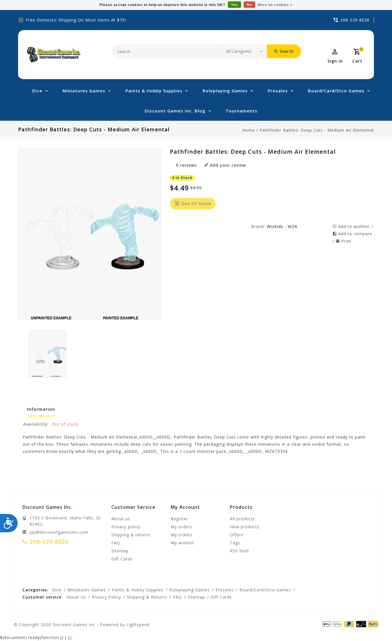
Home (248, 130)
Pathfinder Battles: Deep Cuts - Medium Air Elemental (316, 130)
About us (120, 518)
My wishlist (182, 542)
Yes (234, 5)
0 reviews (186, 165)
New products (244, 526)
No (249, 5)
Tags (235, 542)
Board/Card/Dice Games (336, 90)
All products (242, 518)
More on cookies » (275, 5)
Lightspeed (138, 624)
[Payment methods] (360, 624)
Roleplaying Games (225, 90)
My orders (181, 526)
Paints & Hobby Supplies (154, 90)
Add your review (228, 165)
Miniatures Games (84, 90)
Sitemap (120, 551)
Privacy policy (125, 526)
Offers (236, 534)
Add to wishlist (354, 226)
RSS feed (239, 551)
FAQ (115, 542)
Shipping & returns (131, 534)
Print (346, 241)
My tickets (182, 534)
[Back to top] (375, 624)
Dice (37, 90)
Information (41, 409)
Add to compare (355, 233)
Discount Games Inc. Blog (175, 111)
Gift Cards (122, 559)
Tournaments (241, 111)
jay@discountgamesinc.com (59, 532)
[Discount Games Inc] (53, 55)
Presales (278, 90)
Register (179, 518)
